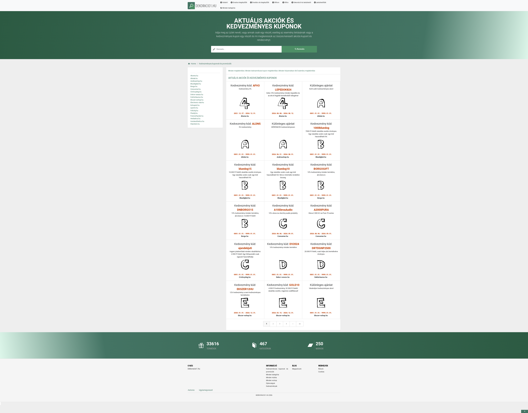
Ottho (286, 2)
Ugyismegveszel (206, 390)
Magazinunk (296, 369)
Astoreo (191, 390)
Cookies (321, 372)
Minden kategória (228, 8)
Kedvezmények (271, 386)
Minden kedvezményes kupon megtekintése (261, 71)
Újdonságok (270, 383)
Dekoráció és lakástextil (302, 2)
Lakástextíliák (321, 2)
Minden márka (271, 378)
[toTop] (524, 411)
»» (300, 324)
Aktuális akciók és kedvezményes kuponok (252, 77)
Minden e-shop (271, 380)
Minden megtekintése (236, 71)
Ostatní (225, 2)
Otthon (276, 2)
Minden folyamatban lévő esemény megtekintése (297, 71)
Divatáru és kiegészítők (260, 2)
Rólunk (320, 369)
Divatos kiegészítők (240, 2)
